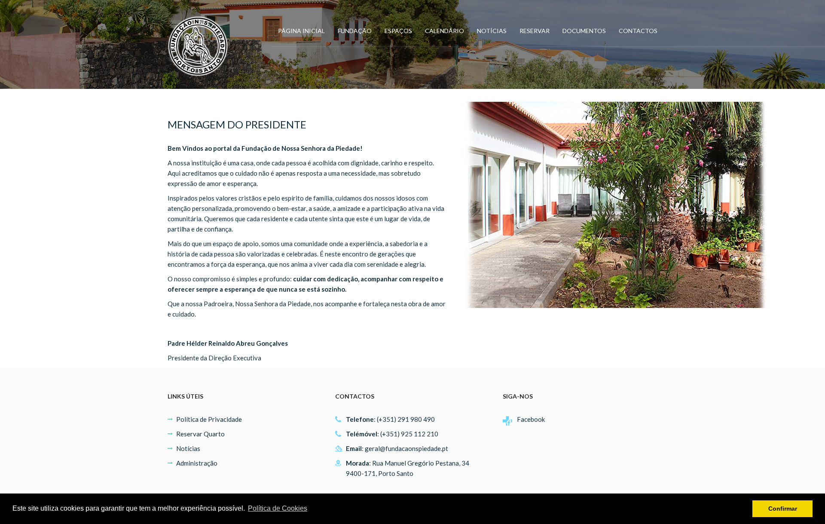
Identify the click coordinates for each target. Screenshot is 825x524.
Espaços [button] (398, 30)
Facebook (531, 419)
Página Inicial (301, 30)
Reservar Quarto (200, 434)
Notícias (492, 30)
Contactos (638, 30)
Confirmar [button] (782, 508)
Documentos (584, 30)
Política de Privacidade (209, 419)
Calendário (444, 30)
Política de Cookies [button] (277, 508)
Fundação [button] (355, 30)
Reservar (534, 30)
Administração (196, 463)
